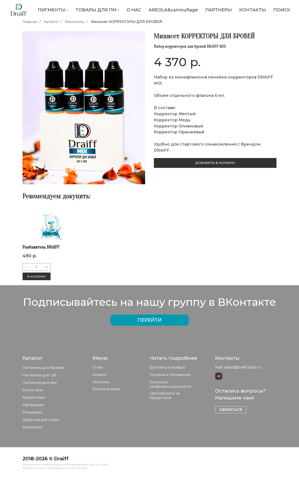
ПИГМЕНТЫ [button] (51, 9)
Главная (30, 22)
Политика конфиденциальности (170, 384)
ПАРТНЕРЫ (218, 9)
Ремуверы (32, 412)
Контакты (101, 382)
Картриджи (33, 405)
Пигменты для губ (39, 375)
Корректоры (34, 397)
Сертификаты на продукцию (165, 395)
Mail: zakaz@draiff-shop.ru (238, 367)
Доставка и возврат (167, 367)
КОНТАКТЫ (252, 9)
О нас (98, 367)
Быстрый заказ (106, 389)
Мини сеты (33, 390)
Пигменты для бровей (43, 368)
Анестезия (32, 427)
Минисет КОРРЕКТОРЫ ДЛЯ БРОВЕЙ (126, 22)
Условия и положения (170, 375)
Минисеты (74, 22)
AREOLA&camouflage (173, 9)
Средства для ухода (41, 420)
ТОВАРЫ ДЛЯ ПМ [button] (96, 9)
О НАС (134, 9)
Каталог (51, 22)
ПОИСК (281, 9)
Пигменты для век (40, 383)
